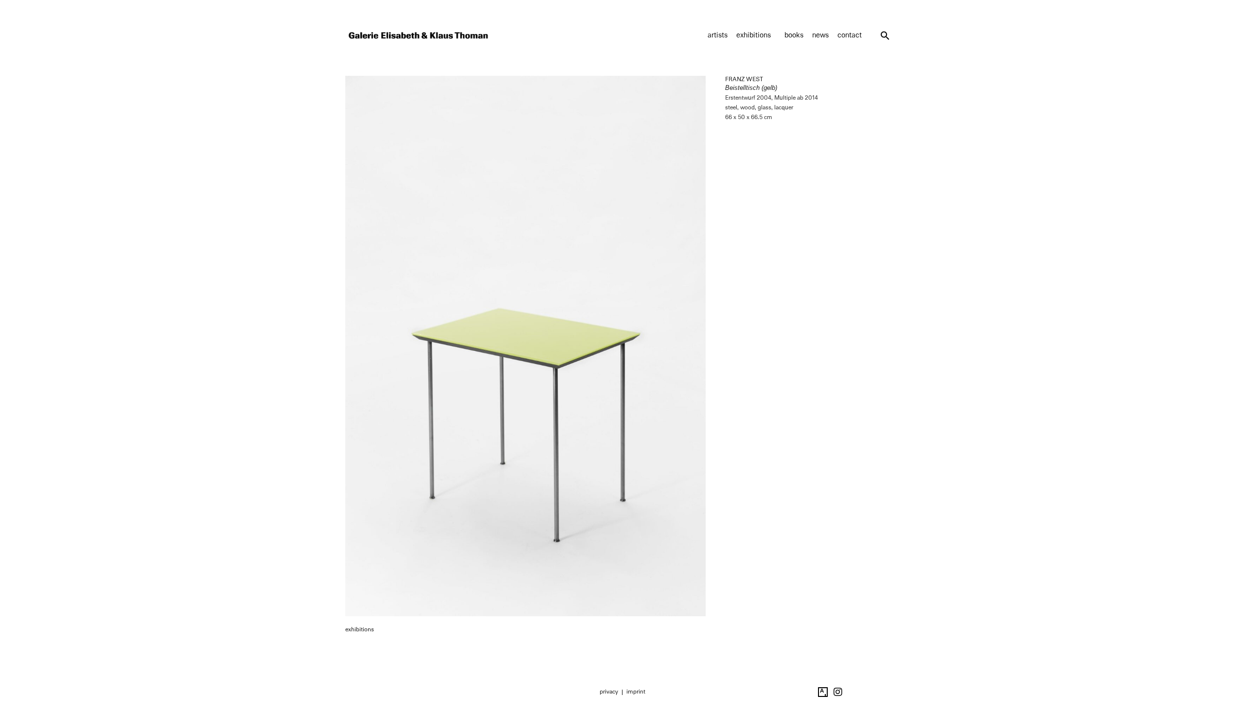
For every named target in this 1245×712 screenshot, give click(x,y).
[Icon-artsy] (823, 692)
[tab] (359, 630)
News (820, 35)
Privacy (609, 692)
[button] (885, 35)
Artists (718, 35)
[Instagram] (838, 692)
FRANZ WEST (744, 79)
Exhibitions (753, 35)
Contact (849, 35)
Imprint (635, 692)
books (793, 35)
